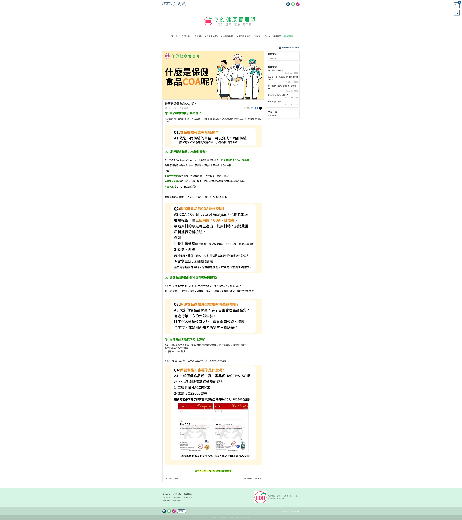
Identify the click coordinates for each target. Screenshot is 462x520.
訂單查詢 (177, 494)
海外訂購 (177, 497)
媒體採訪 (188, 494)
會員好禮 (166, 500)
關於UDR (166, 494)
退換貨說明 (177, 500)
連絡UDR (166, 497)
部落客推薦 (188, 497)
